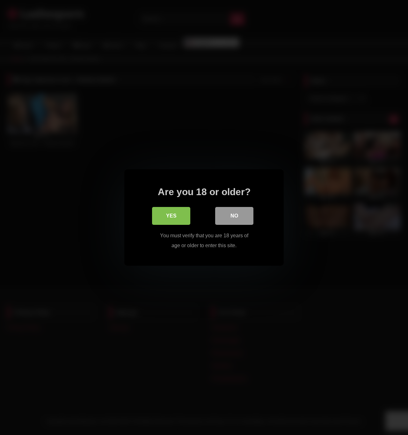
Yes (171, 215)
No (234, 215)
